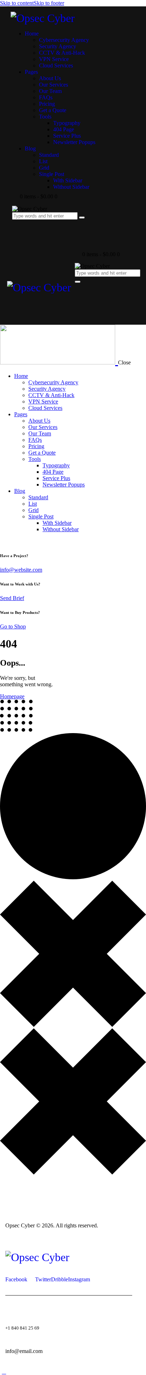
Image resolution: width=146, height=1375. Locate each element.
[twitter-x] (4, 541)
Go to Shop (13, 626)
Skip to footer (49, 3)
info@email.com (24, 1351)
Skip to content (17, 3)
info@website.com (21, 570)
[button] (79, 292)
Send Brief (12, 598)
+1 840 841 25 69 (22, 1328)
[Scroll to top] (4, 1372)
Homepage (12, 696)
